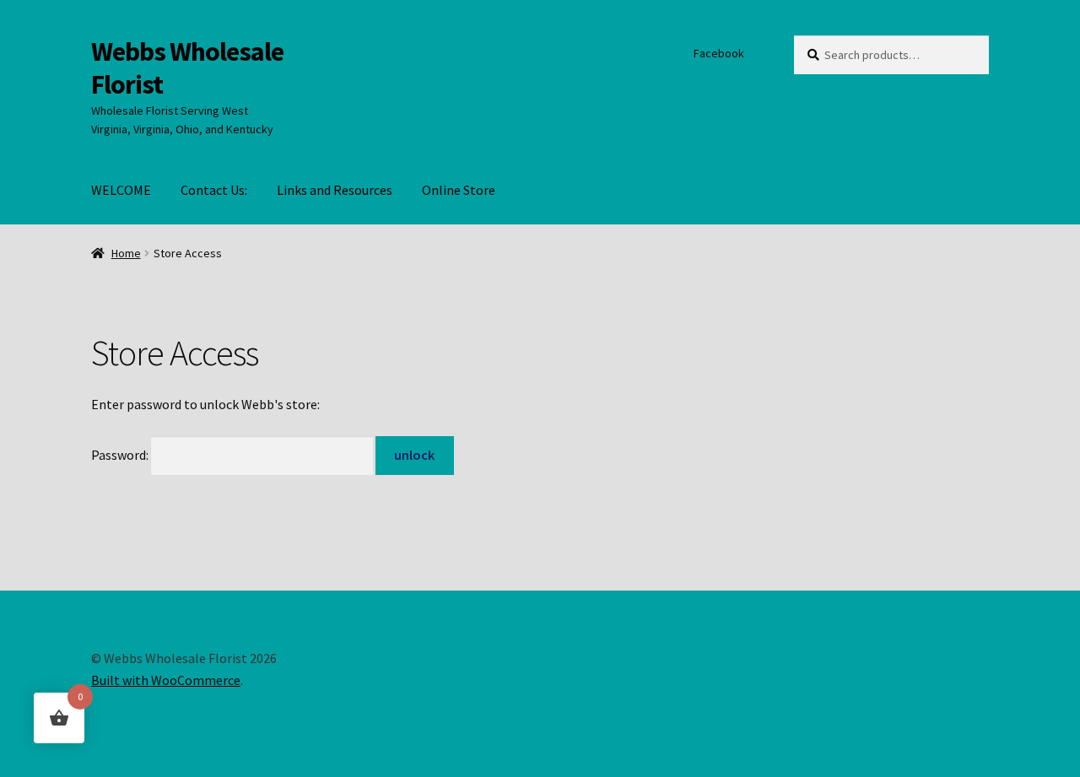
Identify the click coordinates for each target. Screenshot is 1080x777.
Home (126, 253)
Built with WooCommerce (165, 680)
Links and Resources (334, 189)
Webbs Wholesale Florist (187, 68)
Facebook (719, 53)
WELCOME (121, 189)
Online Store (458, 189)
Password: (121, 454)
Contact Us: (214, 189)
